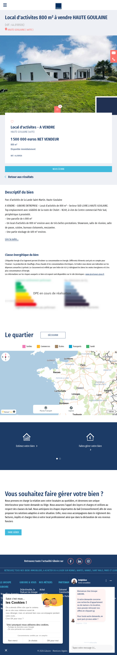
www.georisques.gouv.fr (94, 274)
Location (44, 594)
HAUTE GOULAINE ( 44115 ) (20, 30)
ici (94, 611)
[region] (58, 383)
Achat (42, 590)
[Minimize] (110, 580)
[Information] (106, 580)
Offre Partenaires (67, 596)
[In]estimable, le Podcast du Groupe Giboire (29, 592)
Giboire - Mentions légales (55, 651)
